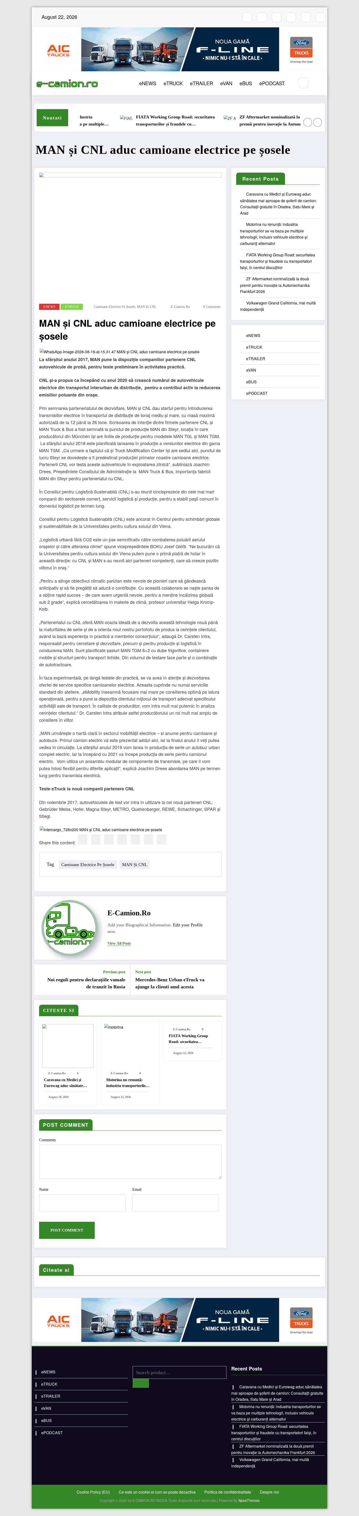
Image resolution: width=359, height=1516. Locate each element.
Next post (143, 972)
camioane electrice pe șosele (114, 307)
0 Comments (212, 307)
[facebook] (82, 840)
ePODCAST (272, 83)
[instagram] (262, 17)
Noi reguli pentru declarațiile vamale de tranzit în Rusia (86, 983)
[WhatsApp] (148, 840)
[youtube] (276, 17)
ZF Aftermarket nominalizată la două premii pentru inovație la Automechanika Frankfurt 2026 (255, 121)
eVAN (226, 83)
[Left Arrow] (308, 122)
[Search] (303, 83)
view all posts (119, 943)
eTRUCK (173, 83)
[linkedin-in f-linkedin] (320, 17)
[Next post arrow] (220, 980)
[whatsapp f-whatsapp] (306, 17)
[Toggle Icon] (318, 83)
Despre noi (269, 1492)
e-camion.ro (180, 307)
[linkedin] (109, 840)
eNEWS (147, 83)
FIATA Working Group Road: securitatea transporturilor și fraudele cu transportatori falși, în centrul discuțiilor (152, 121)
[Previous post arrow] (41, 980)
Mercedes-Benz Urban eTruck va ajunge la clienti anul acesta (169, 983)
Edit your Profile (188, 924)
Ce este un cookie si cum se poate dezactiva (157, 1492)
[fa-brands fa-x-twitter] (291, 17)
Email (136, 1189)
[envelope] (122, 840)
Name (43, 1189)
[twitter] (95, 840)
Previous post (114, 972)
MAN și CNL (147, 307)
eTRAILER (201, 83)
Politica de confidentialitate (227, 1492)
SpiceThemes (249, 1500)
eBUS (246, 83)
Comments (47, 1140)
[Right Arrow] (318, 122)
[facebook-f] (247, 17)
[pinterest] (135, 840)
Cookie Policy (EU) (93, 1492)
